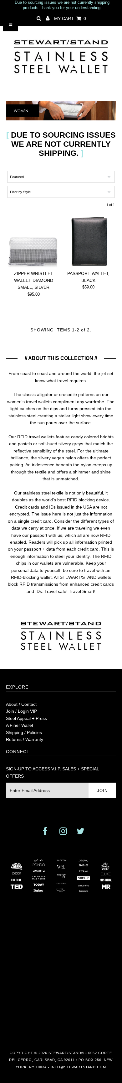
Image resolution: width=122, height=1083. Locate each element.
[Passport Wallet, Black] (88, 241)
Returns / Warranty (24, 739)
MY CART (70, 18)
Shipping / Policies (24, 732)
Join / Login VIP (21, 711)
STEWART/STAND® (66, 1053)
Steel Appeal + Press (26, 718)
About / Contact (21, 704)
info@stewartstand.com (78, 1067)
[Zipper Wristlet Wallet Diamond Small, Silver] (33, 241)
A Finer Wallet (19, 725)
